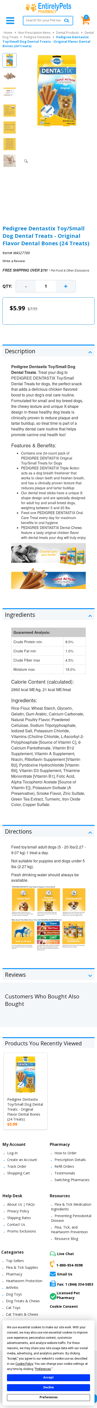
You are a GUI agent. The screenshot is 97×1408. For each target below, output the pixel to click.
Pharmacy (14, 1274)
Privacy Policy (18, 1211)
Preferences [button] (43, 1369)
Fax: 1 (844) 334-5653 (75, 1284)
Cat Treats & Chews (22, 1314)
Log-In (12, 1153)
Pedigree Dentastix (37, 37)
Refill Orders (64, 1166)
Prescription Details (70, 1159)
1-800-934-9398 (69, 1265)
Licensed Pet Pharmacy (68, 1295)
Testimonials (64, 1173)
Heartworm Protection (24, 1280)
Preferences (49, 1397)
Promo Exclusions (21, 1231)
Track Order (16, 1166)
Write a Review (13, 261)
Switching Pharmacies (72, 1179)
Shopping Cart (18, 1173)
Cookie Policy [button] (24, 1364)
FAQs (30, 1204)
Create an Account (22, 1159)
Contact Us (16, 1224)
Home (8, 33)
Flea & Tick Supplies (22, 1267)
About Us (14, 1204)
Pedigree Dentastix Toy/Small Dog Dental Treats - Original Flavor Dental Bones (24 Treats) (25, 1109)
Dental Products (67, 33)
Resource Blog (66, 1238)
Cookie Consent (64, 1306)
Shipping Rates (19, 1217)
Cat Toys (13, 1307)
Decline (48, 1387)
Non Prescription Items (34, 33)
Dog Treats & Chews (23, 1301)
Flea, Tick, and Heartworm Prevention (69, 1229)
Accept (48, 1377)
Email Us (64, 1274)
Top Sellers (15, 1260)
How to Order (65, 1153)
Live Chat (65, 1253)
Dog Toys (14, 1294)
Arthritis (12, 1287)
